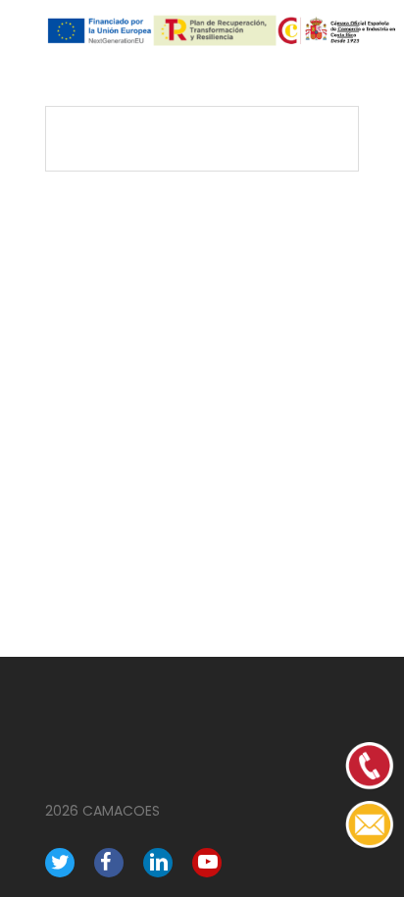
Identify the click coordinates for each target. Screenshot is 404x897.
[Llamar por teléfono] (369, 844)
